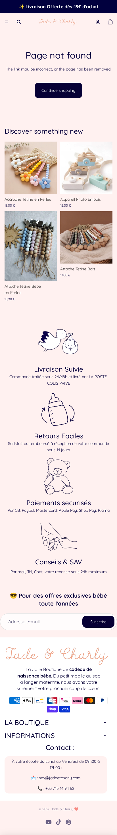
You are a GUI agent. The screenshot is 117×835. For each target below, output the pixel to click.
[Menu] (6, 21)
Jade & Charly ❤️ (64, 809)
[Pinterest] (68, 822)
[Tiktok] (58, 822)
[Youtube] (48, 822)
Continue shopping (58, 90)
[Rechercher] (18, 22)
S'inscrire (98, 621)
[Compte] (97, 22)
